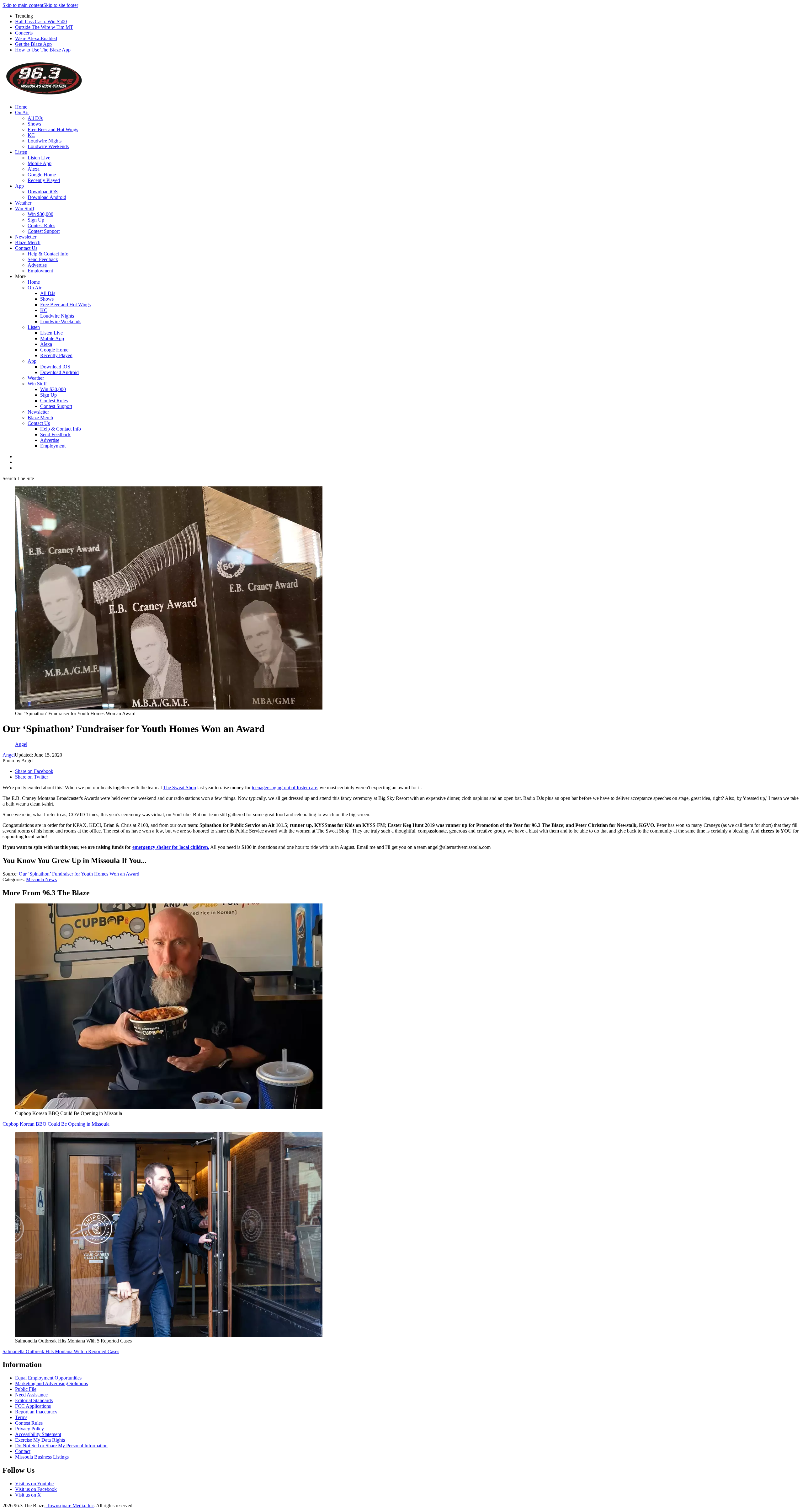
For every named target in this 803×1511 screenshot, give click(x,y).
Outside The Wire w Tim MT (44, 27)
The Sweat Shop (179, 787)
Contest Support (44, 231)
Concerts (24, 32)
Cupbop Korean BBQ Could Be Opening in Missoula (56, 1124)
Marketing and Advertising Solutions (51, 1383)
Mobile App (39, 163)
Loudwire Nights (44, 140)
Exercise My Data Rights (40, 1440)
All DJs (35, 118)
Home (21, 107)
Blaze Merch (27, 242)
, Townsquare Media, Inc (69, 1505)
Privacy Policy (29, 1428)
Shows (34, 123)
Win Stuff (24, 208)
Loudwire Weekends (48, 146)
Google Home (42, 174)
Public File (25, 1389)
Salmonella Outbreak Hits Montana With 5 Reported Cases (61, 1351)
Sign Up (36, 219)
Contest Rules (41, 225)
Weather (23, 203)
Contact (22, 1451)
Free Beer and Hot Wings (53, 129)
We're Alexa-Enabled (36, 38)
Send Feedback (43, 259)
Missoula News (41, 879)
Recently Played (44, 180)
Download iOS (43, 191)
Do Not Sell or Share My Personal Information (61, 1445)
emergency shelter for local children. (170, 847)
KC (31, 135)
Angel (9, 755)
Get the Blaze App (33, 44)
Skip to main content (23, 5)
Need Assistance (31, 1394)
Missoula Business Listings (42, 1457)
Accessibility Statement (38, 1434)
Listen (21, 152)
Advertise (37, 265)
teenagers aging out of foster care (284, 787)
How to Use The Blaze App (43, 49)
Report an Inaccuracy (36, 1411)
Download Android (47, 197)
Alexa (34, 169)
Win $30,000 (40, 214)
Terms (21, 1417)
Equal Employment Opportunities (48, 1377)
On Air (22, 112)
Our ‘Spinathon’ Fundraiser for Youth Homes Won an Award (79, 873)
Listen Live (39, 157)
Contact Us (26, 248)
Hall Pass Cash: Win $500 (41, 21)
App (19, 186)
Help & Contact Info (48, 253)
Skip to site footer (60, 5)
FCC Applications (33, 1406)
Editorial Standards (34, 1400)
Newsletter (25, 236)
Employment (40, 270)
